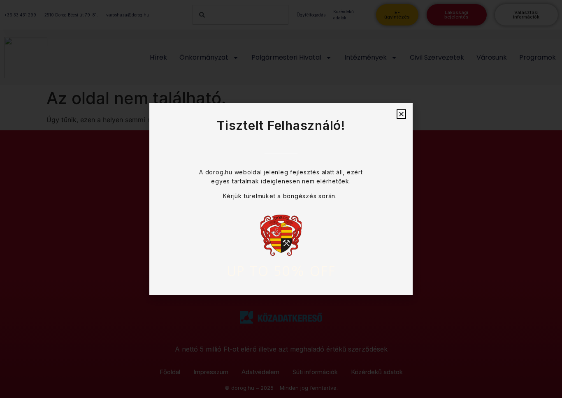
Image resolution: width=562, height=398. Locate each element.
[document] (281, 199)
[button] (401, 114)
